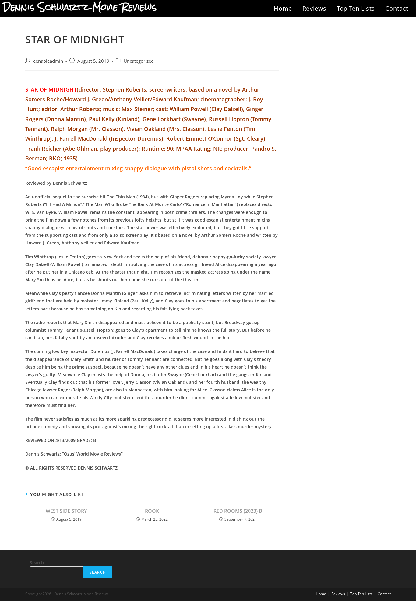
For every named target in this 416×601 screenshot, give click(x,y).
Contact (396, 8)
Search (37, 562)
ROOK (152, 511)
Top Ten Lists (356, 8)
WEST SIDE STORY (66, 511)
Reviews (314, 8)
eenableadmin (48, 61)
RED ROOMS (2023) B (237, 511)
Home (283, 8)
